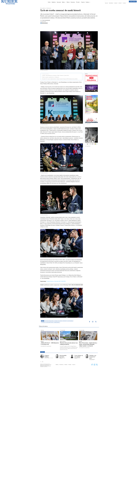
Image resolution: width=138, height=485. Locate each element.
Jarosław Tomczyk (47, 357)
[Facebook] (49, 28)
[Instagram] (93, 322)
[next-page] (42, 361)
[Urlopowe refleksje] (42, 356)
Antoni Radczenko (57, 349)
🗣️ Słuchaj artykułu (44, 23)
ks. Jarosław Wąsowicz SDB (78, 349)
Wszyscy (43, 349)
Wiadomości (48, 8)
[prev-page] (41, 361)
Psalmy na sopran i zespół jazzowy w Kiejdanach (50, 77)
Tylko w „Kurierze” (63, 341)
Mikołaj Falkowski (56, 322)
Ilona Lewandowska (46, 20)
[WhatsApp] (54, 28)
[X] (51, 28)
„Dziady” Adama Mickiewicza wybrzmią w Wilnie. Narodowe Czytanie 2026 (55, 75)
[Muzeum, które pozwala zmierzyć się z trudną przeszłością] (69, 335)
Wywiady (42, 341)
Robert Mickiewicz (88, 350)
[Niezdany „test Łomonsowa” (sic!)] (87, 356)
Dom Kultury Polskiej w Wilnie (49, 320)
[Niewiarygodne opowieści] (57, 356)
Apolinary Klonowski (77, 357)
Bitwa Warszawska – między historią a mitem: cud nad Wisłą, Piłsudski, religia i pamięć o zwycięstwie (88, 344)
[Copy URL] (59, 28)
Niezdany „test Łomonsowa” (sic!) (92, 357)
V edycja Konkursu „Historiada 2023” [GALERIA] (56, 281)
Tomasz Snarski (95, 350)
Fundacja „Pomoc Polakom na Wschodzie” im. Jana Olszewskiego (64, 320)
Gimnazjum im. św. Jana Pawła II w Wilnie (47, 322)
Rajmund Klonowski (95, 349)
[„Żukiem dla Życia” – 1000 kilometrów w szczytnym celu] (50, 335)
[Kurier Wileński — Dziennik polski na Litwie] (9, 2)
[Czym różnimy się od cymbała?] (72, 356)
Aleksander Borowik (50, 349)
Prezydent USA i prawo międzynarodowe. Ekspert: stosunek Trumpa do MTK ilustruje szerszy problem (59, 78)
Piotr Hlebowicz (87, 349)
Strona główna (43, 8)
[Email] (56, 28)
